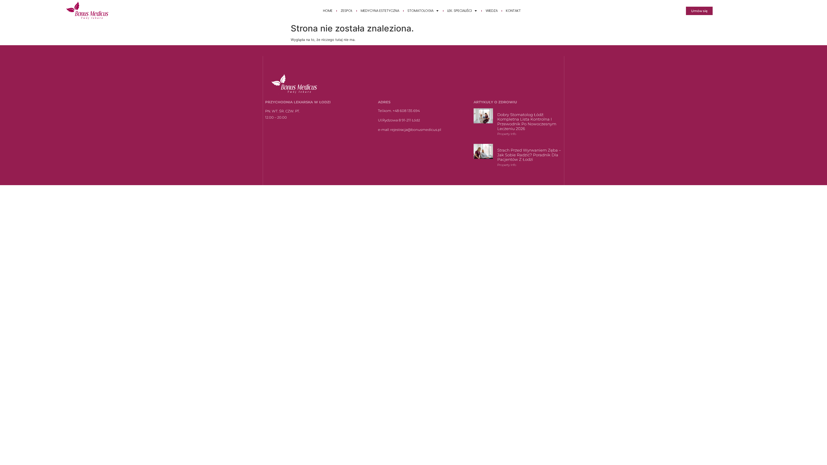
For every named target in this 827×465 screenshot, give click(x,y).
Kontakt (513, 11)
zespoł (347, 11)
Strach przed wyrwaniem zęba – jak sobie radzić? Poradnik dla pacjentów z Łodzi (529, 155)
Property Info (506, 134)
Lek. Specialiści (459, 11)
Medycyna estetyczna (380, 11)
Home (328, 11)
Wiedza (492, 11)
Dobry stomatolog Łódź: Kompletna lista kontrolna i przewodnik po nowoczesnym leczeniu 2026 (526, 121)
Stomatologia (420, 11)
